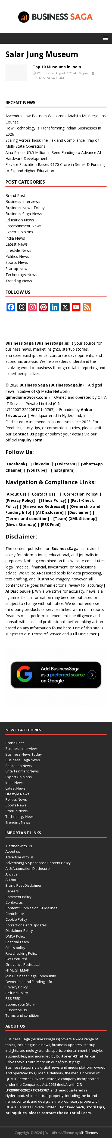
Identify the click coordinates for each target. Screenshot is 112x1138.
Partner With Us (18, 845)
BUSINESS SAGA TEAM (48, 78)
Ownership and (85, 506)
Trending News (18, 280)
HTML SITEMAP (17, 970)
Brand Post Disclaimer (23, 885)
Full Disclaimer (84, 633)
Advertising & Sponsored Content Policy (38, 862)
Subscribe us (16, 1009)
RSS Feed (50, 524)
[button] (104, 38)
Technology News (21, 274)
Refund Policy (16, 992)
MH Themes (88, 1132)
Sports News (16, 262)
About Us (16, 494)
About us (12, 851)
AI (7, 591)
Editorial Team (17, 941)
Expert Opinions (19, 231)
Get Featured (16, 958)
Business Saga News (23, 213)
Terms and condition (22, 1015)
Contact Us (23, 434)
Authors (11, 879)
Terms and (18, 518)
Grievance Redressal (22, 964)
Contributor (14, 913)
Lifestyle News (18, 250)
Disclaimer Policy (19, 930)
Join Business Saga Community (30, 975)
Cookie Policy (16, 919)
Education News (19, 219)
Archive (11, 874)
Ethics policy (15, 947)
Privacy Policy (16, 987)
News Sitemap (21, 524)
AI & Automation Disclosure (27, 868)
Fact (76, 500)
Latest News (16, 244)
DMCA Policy (15, 936)
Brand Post (15, 195)
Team (60, 518)
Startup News (17, 268)
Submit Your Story (20, 1004)
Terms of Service (46, 633)
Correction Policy (80, 494)
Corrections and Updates (26, 925)
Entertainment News (23, 225)
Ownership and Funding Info (28, 981)
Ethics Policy (53, 500)
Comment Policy (18, 896)
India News (15, 238)
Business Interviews (22, 201)
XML (74, 518)
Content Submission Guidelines (31, 907)
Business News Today (25, 207)
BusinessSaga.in (19, 1067)
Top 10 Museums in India (57, 66)
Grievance (34, 506)
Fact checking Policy (21, 953)
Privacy (14, 500)
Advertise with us (19, 857)
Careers (12, 891)
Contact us (14, 902)
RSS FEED (13, 998)
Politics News (17, 256)
